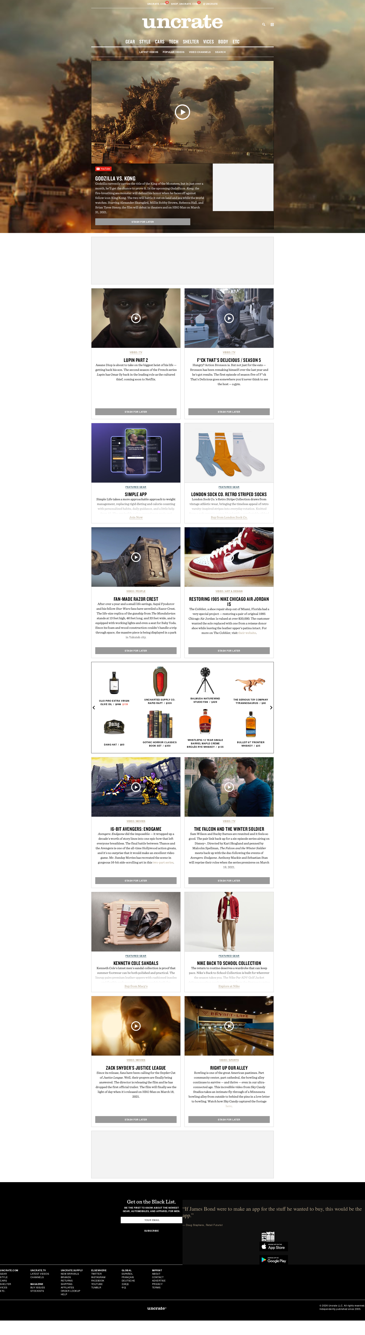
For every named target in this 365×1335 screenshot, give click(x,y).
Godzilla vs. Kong (115, 178)
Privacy (157, 1284)
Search (263, 24)
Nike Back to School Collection (229, 963)
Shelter (191, 41)
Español (127, 1273)
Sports (234, 1060)
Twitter (96, 1273)
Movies (140, 821)
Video (133, 352)
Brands (66, 1277)
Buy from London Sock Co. (229, 517)
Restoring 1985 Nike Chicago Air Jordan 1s (229, 601)
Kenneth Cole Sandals (136, 963)
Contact (158, 1277)
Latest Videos (148, 52)
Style (145, 41)
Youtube (97, 1284)
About (156, 1273)
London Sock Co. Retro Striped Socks (229, 494)
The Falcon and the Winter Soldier (229, 829)
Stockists (37, 1290)
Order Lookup (70, 1290)
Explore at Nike (229, 986)
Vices (208, 41)
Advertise (159, 1280)
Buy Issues (37, 1287)
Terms (156, 1287)
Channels (37, 1277)
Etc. (2, 1290)
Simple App (136, 494)
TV (140, 352)
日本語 (125, 1284)
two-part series (163, 862)
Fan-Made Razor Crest (136, 599)
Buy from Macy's (136, 986)
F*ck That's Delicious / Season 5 (229, 360)
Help (64, 1294)
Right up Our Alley (229, 1067)
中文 (124, 1287)
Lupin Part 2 (136, 360)
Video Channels (200, 52)
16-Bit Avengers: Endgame (136, 829)
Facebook (97, 1280)
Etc (236, 41)
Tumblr (96, 1287)
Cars (160, 41)
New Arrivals (70, 1273)
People (141, 591)
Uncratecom (157, 4)
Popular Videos (173, 52)
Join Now (136, 517)
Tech (174, 41)
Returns (67, 1280)
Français (128, 1277)
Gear (130, 41)
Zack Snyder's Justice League (136, 1067)
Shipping (66, 1284)
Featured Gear (135, 487)
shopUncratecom (185, 4)
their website (247, 633)
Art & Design (234, 591)
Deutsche (128, 1280)
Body (223, 41)
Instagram (98, 1277)
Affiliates (67, 1287)
